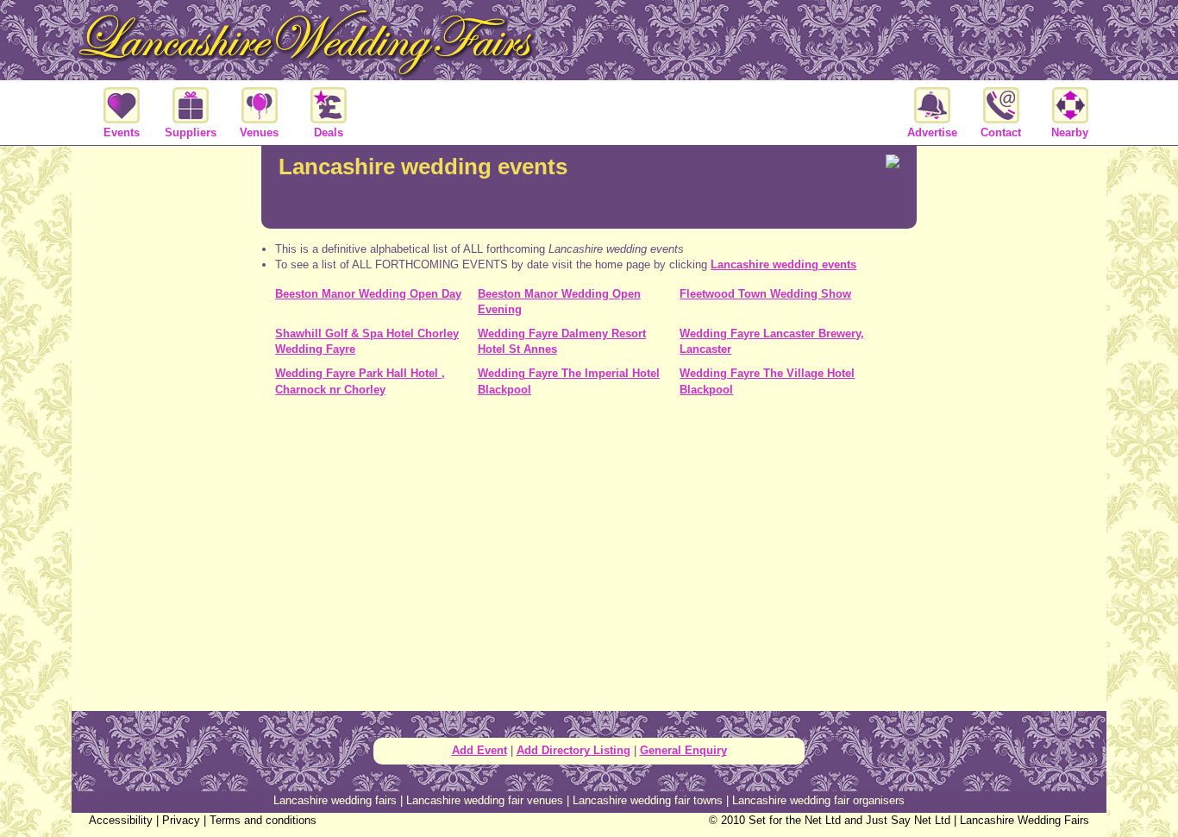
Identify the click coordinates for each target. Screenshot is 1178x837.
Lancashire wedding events (783, 264)
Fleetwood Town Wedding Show (765, 293)
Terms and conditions (263, 820)
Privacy (181, 820)
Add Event (479, 750)
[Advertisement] (589, 487)
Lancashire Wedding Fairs (1024, 820)
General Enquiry (683, 750)
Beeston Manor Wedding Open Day (368, 293)
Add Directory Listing (573, 750)
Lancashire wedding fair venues (484, 800)
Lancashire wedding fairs (335, 800)
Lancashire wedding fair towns (648, 800)
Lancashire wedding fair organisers (818, 800)
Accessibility (121, 820)
